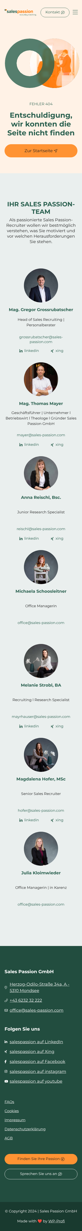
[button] (75, 12)
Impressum (15, 1120)
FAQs (9, 1102)
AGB (9, 1138)
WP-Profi (56, 1221)
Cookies (12, 1111)
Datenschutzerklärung (25, 1129)
